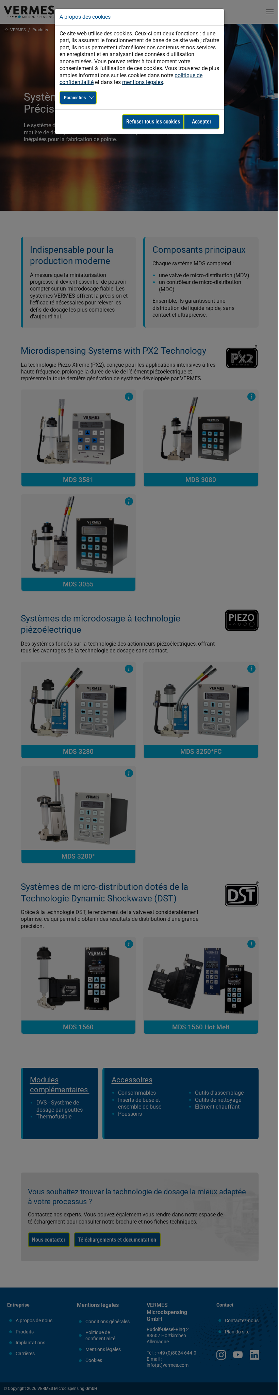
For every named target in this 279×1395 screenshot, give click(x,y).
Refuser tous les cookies (153, 121)
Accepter (201, 121)
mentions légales (142, 82)
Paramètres (75, 97)
